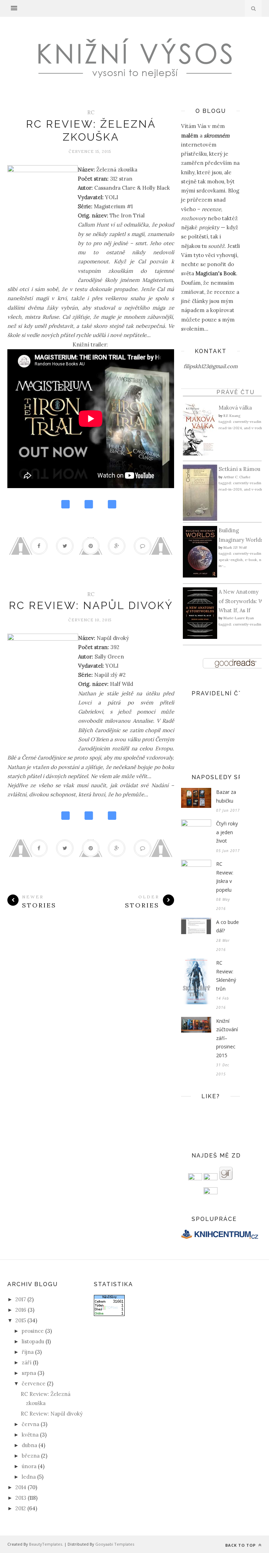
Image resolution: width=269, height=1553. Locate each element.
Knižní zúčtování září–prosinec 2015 (227, 1038)
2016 (20, 1309)
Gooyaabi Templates (114, 1544)
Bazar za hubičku (226, 796)
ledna (29, 1476)
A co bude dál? (227, 926)
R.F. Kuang (231, 415)
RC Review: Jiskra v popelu (224, 876)
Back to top (241, 1545)
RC (91, 112)
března (31, 1455)
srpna (29, 1373)
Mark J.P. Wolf (235, 547)
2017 (20, 1299)
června (30, 1424)
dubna (29, 1445)
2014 (20, 1487)
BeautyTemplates (45, 1544)
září (27, 1362)
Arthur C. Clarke (236, 477)
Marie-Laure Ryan (238, 618)
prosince (33, 1331)
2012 (20, 1508)
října (28, 1352)
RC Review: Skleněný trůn (226, 975)
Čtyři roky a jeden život (227, 832)
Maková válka (235, 407)
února (29, 1466)
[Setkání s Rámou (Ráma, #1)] (200, 518)
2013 (20, 1497)
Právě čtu (235, 392)
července (34, 1383)
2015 (20, 1320)
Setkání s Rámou (239, 469)
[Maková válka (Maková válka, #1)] (200, 453)
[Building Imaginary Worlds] (200, 575)
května (30, 1434)
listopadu (33, 1341)
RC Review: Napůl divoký (91, 605)
